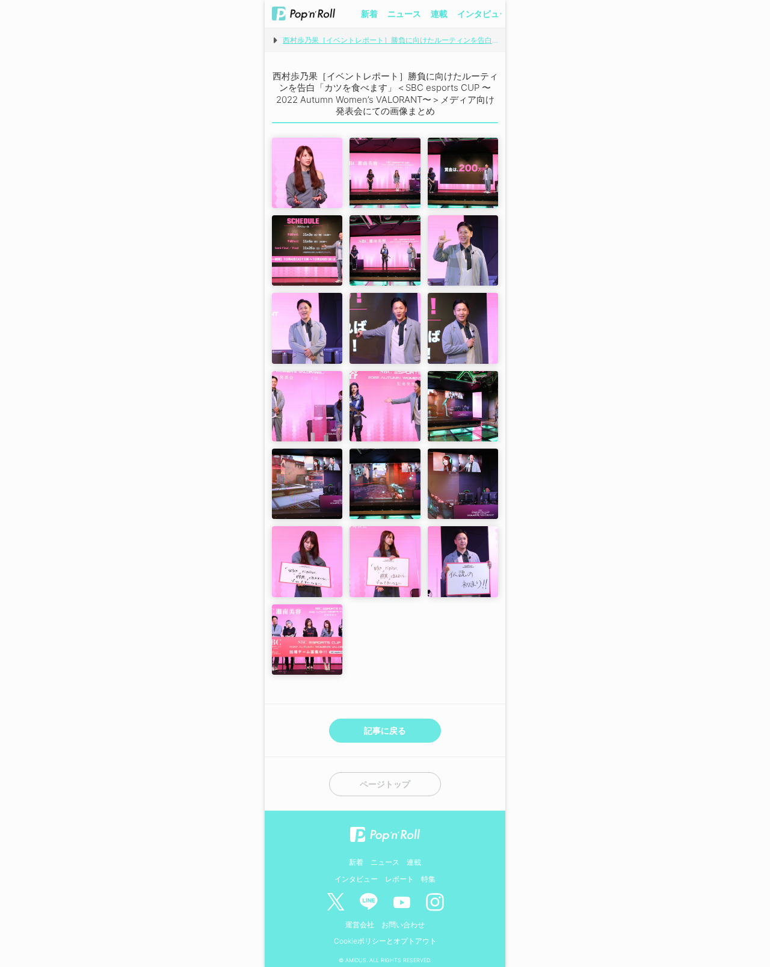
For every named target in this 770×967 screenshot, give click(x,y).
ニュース (404, 13)
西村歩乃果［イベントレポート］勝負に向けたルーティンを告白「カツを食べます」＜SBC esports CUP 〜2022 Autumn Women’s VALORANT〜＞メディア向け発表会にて (390, 40)
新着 (369, 13)
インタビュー (482, 13)
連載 (439, 13)
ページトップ (385, 784)
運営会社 (359, 924)
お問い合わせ (403, 924)
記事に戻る (385, 730)
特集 (428, 878)
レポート (399, 878)
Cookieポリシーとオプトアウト (385, 940)
